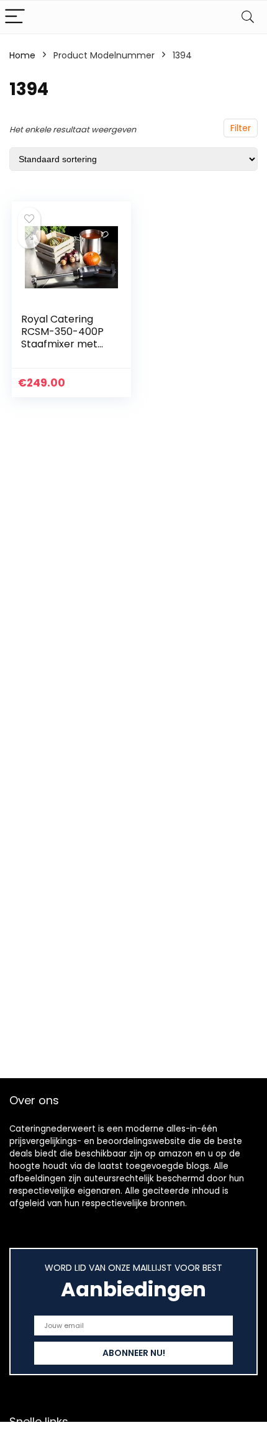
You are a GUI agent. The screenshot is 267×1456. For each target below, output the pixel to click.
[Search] (248, 17)
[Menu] (15, 17)
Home (22, 55)
